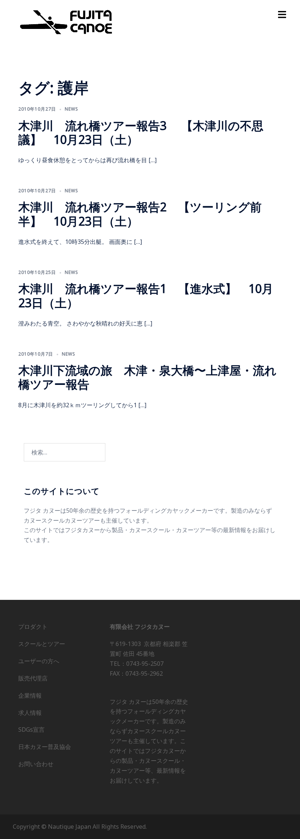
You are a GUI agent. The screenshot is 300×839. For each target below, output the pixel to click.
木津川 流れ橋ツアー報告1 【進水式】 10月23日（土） (145, 295)
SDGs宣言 (31, 729)
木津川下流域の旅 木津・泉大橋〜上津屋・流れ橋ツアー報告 (147, 377)
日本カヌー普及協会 (44, 747)
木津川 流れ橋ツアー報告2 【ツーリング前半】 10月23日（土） (140, 214)
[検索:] (64, 452)
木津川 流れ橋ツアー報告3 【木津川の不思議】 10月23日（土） (140, 132)
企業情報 (30, 695)
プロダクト (33, 627)
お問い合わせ (35, 764)
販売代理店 (33, 678)
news (71, 109)
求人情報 (30, 713)
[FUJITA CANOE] (66, 22)
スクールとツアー (41, 644)
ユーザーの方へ (38, 661)
